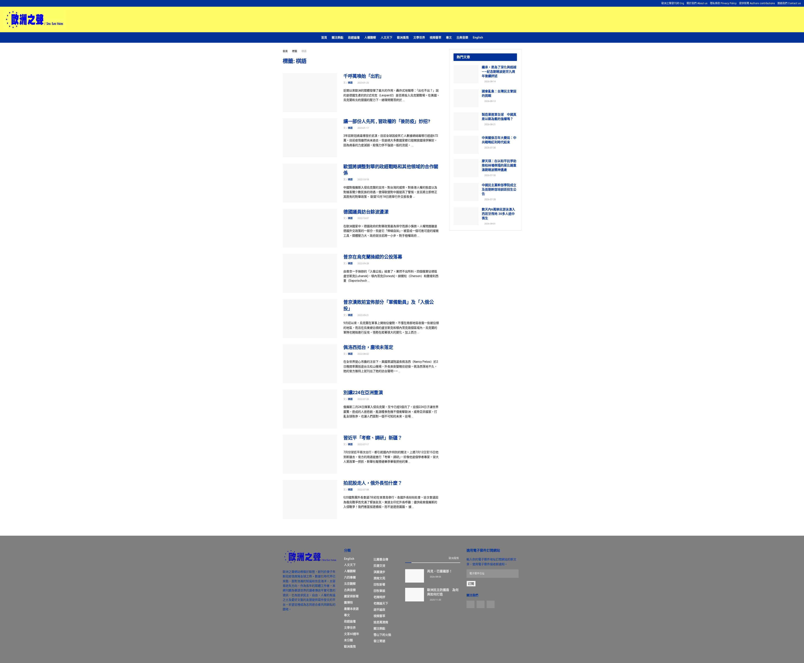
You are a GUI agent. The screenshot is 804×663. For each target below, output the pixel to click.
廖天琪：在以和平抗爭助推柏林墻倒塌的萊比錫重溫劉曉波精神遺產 (499, 165)
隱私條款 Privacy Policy (723, 3)
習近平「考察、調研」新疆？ (372, 437)
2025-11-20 (435, 600)
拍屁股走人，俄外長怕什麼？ (372, 483)
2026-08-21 (490, 124)
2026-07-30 (490, 147)
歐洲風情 (403, 37)
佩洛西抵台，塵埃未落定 (368, 347)
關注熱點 (337, 37)
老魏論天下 (381, 603)
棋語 (304, 51)
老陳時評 (379, 597)
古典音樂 (462, 37)
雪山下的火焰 (382, 634)
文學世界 (419, 37)
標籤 (294, 51)
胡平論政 (379, 609)
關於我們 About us (697, 3)
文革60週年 (351, 634)
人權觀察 (370, 37)
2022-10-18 (363, 179)
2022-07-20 (363, 399)
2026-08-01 (490, 223)
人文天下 (386, 37)
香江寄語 (379, 641)
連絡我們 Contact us (789, 3)
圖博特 (348, 602)
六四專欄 (350, 577)
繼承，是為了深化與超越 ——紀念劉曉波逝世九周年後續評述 (499, 71)
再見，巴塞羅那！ (439, 571)
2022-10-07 (363, 218)
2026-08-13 (490, 101)
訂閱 (471, 583)
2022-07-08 (363, 489)
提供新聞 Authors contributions (757, 3)
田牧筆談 (379, 590)
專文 (449, 37)
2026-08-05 (435, 576)
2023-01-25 (363, 82)
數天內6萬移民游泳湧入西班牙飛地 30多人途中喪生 (498, 214)
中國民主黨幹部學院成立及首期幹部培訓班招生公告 (499, 189)
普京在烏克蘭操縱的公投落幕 (372, 256)
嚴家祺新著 (351, 596)
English (478, 37)
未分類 (348, 640)
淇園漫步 (379, 572)
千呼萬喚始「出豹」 (363, 76)
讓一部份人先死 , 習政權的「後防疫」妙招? (386, 121)
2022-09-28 (363, 263)
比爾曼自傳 (381, 559)
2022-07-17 (363, 444)
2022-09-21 (363, 315)
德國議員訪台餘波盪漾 (366, 211)
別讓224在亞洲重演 (363, 392)
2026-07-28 (490, 199)
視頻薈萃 (435, 37)
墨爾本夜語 (351, 608)
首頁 (324, 37)
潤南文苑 (379, 578)
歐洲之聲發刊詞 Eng (672, 3)
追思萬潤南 (381, 622)
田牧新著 (379, 584)
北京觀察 (350, 583)
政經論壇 (354, 37)
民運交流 (379, 565)
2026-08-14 (490, 81)
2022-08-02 (363, 354)
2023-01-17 (363, 128)
